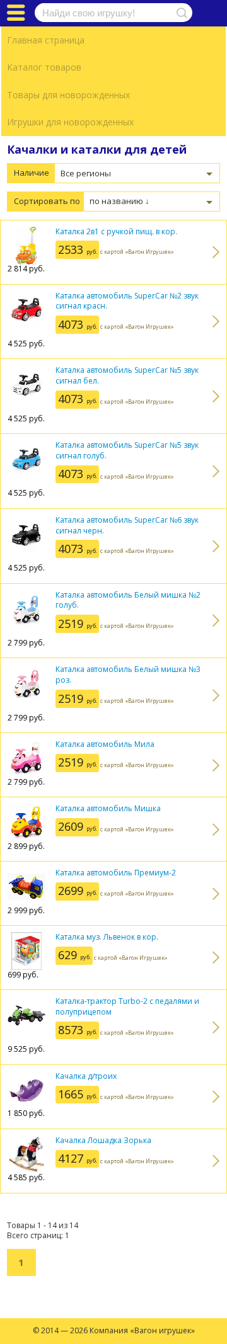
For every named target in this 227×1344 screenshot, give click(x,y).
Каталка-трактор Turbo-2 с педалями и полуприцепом (127, 1006)
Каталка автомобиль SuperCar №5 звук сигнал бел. (127, 375)
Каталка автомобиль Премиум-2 (115, 872)
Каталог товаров (44, 67)
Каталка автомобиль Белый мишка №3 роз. (128, 674)
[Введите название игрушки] (113, 12)
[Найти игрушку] (179, 12)
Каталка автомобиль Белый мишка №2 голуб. (128, 600)
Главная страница (45, 40)
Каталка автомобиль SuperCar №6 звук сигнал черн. (127, 525)
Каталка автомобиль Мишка (108, 808)
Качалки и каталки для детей (97, 149)
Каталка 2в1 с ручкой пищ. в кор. (116, 231)
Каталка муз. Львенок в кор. (106, 936)
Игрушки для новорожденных (70, 122)
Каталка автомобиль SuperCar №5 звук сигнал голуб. (127, 450)
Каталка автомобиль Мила (104, 744)
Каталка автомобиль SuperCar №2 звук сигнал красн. (127, 301)
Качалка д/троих (86, 1076)
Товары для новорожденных (68, 95)
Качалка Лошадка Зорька (103, 1140)
